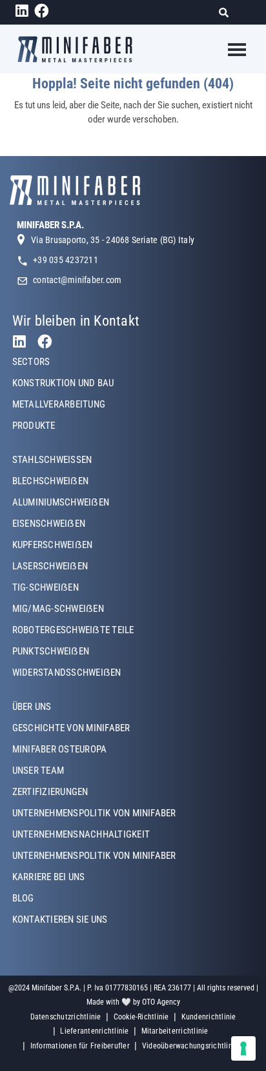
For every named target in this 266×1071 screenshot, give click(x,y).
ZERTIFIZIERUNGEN (50, 792)
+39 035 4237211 (65, 260)
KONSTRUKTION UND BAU (63, 383)
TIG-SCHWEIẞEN (45, 587)
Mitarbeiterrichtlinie (175, 1031)
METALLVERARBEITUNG (58, 404)
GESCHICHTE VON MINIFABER (71, 728)
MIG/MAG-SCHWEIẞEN (58, 608)
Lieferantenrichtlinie (94, 1031)
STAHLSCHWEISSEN (52, 460)
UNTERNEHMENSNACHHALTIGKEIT (81, 834)
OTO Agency (161, 1002)
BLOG (23, 898)
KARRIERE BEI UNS (48, 877)
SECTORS (31, 362)
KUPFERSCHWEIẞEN (52, 545)
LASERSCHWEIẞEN (50, 566)
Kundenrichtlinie (208, 1016)
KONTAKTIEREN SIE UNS (60, 919)
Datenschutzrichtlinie (65, 1016)
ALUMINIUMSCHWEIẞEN (60, 502)
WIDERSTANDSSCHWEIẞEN (66, 672)
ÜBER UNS (32, 706)
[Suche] (227, 12)
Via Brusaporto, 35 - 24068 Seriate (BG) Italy (112, 240)
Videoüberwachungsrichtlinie (190, 1045)
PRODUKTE (34, 425)
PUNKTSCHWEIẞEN (50, 651)
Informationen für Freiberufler (80, 1045)
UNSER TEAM (38, 770)
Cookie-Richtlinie (141, 1016)
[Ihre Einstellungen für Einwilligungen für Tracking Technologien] (243, 1048)
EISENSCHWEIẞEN (48, 523)
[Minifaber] (75, 49)
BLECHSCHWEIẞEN (50, 481)
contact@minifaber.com (77, 280)
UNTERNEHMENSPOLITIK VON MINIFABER (94, 813)
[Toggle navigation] (229, 50)
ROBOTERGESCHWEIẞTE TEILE (73, 630)
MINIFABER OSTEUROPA (59, 749)
